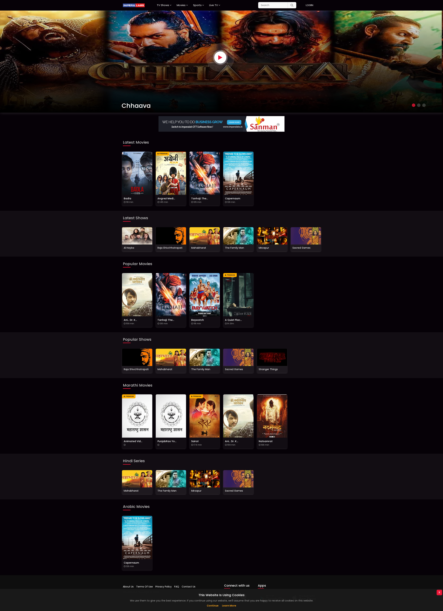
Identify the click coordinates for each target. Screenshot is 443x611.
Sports (197, 5)
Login (309, 5)
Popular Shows (137, 339)
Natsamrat (140, 105)
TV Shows (163, 5)
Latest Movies (136, 142)
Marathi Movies (137, 385)
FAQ (176, 586)
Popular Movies (137, 263)
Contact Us (188, 586)
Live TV (213, 5)
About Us (128, 586)
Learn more (229, 605)
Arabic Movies (136, 506)
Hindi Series (134, 461)
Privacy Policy (163, 586)
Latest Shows (135, 218)
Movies (181, 5)
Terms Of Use (144, 586)
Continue (213, 605)
